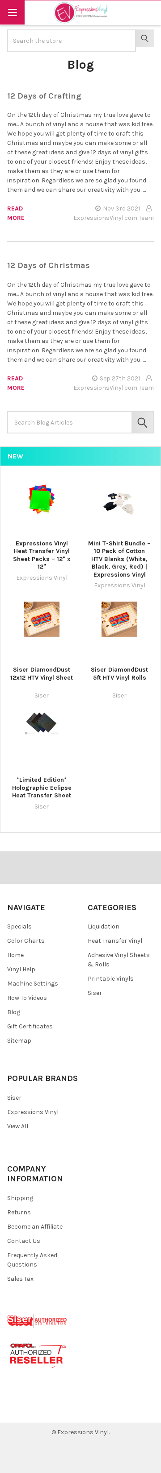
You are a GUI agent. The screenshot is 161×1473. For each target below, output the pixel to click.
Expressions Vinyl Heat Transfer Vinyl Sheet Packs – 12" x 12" (42, 555)
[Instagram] (65, 1409)
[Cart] (148, 12)
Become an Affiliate (35, 1226)
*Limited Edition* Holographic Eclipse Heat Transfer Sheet (42, 787)
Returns (19, 1212)
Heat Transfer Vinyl (115, 941)
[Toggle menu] (12, 12)
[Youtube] (49, 1409)
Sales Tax (20, 1279)
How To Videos (27, 998)
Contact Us (23, 1241)
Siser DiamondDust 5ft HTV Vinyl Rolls (119, 673)
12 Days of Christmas (48, 265)
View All (17, 1126)
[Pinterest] (33, 1409)
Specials (19, 926)
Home (15, 955)
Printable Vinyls (111, 978)
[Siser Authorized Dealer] (37, 1320)
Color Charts (26, 941)
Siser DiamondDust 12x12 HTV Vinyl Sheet (41, 673)
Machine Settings (32, 983)
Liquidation (103, 926)
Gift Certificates (30, 1026)
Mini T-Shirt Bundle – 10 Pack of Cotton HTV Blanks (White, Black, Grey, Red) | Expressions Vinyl (119, 559)
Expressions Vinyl (33, 1112)
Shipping (20, 1198)
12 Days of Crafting (44, 96)
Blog (13, 1012)
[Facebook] (17, 1409)
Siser (95, 993)
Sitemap (19, 1040)
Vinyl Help (21, 969)
